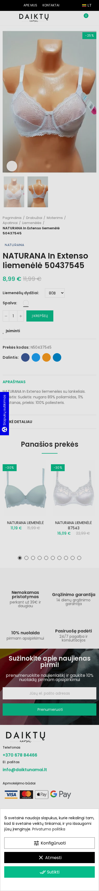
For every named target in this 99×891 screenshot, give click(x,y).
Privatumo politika (48, 829)
